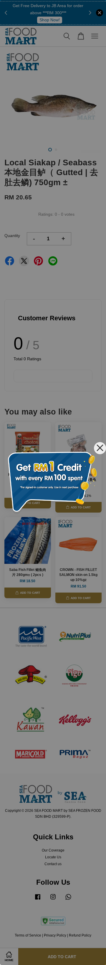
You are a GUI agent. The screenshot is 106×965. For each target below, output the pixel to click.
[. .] (53, 482)
